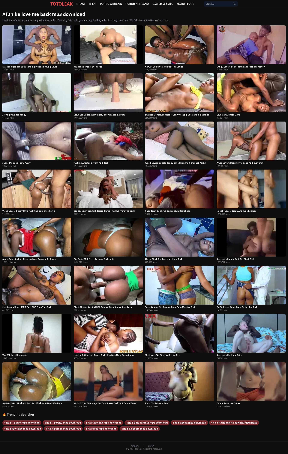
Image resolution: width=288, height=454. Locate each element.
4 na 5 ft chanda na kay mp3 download (234, 422)
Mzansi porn (185, 4)
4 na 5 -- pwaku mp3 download (62, 422)
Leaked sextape (162, 4)
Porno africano (137, 4)
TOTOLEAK (61, 4)
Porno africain (111, 4)
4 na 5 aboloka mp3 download (104, 422)
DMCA (151, 445)
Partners (134, 445)
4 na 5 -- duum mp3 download (22, 422)
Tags (82, 4)
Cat (94, 4)
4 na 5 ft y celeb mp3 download (22, 428)
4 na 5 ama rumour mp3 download (147, 422)
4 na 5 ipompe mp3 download (63, 428)
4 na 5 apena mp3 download (189, 422)
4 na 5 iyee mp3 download (101, 428)
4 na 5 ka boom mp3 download (139, 428)
